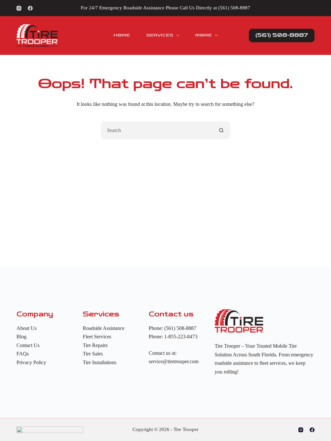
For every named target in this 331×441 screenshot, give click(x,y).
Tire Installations (99, 362)
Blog (21, 336)
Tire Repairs (95, 345)
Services (159, 35)
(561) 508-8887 (234, 7)
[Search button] (221, 130)
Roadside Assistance (103, 328)
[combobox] (157, 130)
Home (121, 35)
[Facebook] (30, 8)
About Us (26, 328)
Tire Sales (93, 353)
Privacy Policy (31, 362)
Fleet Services (97, 336)
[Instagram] (18, 8)
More (203, 35)
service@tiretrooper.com (173, 361)
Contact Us (27, 345)
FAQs (22, 353)
